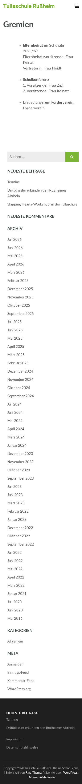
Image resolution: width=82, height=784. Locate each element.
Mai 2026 (14, 256)
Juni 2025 (15, 330)
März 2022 (16, 585)
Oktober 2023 (18, 470)
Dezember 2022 (20, 528)
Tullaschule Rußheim (29, 6)
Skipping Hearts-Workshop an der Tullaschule (42, 204)
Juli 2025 (14, 322)
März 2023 (16, 503)
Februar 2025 (18, 363)
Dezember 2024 (20, 371)
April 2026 (15, 264)
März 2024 (16, 437)
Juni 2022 (15, 561)
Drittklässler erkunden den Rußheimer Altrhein (40, 728)
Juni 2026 (15, 248)
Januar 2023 (16, 519)
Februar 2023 (18, 511)
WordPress (70, 772)
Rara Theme (33, 772)
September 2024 (20, 396)
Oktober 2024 (18, 388)
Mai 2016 (14, 618)
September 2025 (20, 314)
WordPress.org (19, 689)
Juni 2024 (15, 412)
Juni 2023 (15, 495)
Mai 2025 (14, 338)
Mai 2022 (14, 569)
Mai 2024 (14, 421)
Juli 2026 (14, 239)
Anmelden (15, 664)
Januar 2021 (16, 594)
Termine (13, 182)
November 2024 (20, 379)
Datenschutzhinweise (22, 747)
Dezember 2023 (20, 454)
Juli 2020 (14, 602)
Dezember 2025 (20, 289)
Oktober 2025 (18, 305)
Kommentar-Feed (20, 681)
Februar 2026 (18, 281)
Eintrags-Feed (18, 672)
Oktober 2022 (18, 536)
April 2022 (15, 577)
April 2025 (15, 346)
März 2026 (16, 272)
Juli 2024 (14, 404)
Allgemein (15, 641)
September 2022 (20, 544)
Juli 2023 (14, 487)
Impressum (14, 739)
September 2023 (20, 478)
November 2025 (20, 297)
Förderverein (34, 108)
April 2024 (15, 429)
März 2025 (16, 355)
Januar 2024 (16, 445)
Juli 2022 (14, 552)
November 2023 (20, 462)
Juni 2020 (15, 610)
